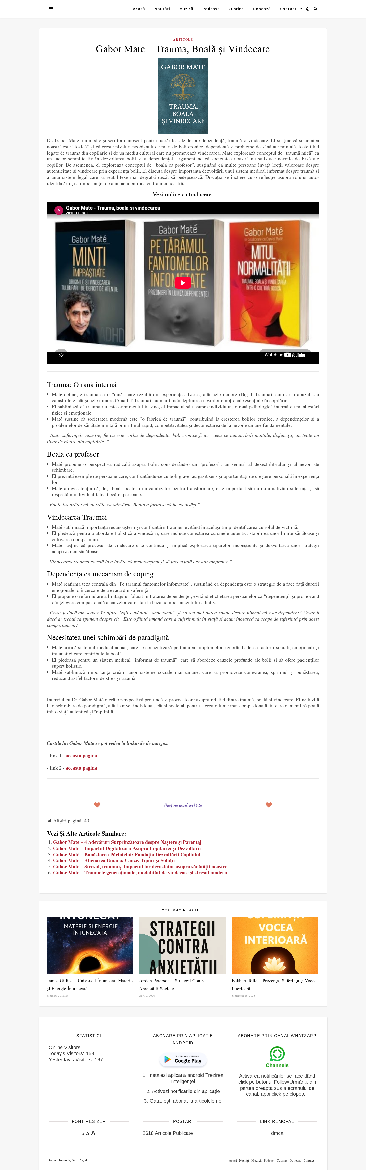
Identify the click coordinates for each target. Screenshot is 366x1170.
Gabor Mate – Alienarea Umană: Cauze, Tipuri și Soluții (114, 860)
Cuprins (236, 8)
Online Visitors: (66, 1047)
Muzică (186, 8)
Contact (288, 8)
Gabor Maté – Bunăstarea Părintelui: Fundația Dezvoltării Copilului (126, 854)
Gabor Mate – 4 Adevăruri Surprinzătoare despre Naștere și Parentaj (127, 842)
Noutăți (162, 8)
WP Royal (79, 1160)
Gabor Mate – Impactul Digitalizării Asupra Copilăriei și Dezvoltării (127, 848)
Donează (262, 8)
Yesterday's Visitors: (72, 1059)
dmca (277, 1133)
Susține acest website (183, 805)
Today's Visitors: (67, 1053)
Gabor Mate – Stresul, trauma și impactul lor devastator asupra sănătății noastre (140, 866)
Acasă (139, 8)
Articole (183, 39)
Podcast (211, 8)
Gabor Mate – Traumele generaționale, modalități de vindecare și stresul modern (140, 872)
